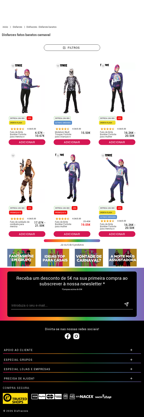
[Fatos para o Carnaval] (89, 265)
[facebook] (67, 336)
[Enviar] (126, 304)
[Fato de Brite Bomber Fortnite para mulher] (102, 66)
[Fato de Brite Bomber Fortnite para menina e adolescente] (12, 66)
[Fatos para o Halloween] (123, 265)
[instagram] (76, 336)
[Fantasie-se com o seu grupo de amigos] (21, 265)
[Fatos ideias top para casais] (55, 265)
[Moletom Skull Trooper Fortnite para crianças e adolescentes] (57, 66)
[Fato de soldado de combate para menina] (12, 156)
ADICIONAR (27, 142)
